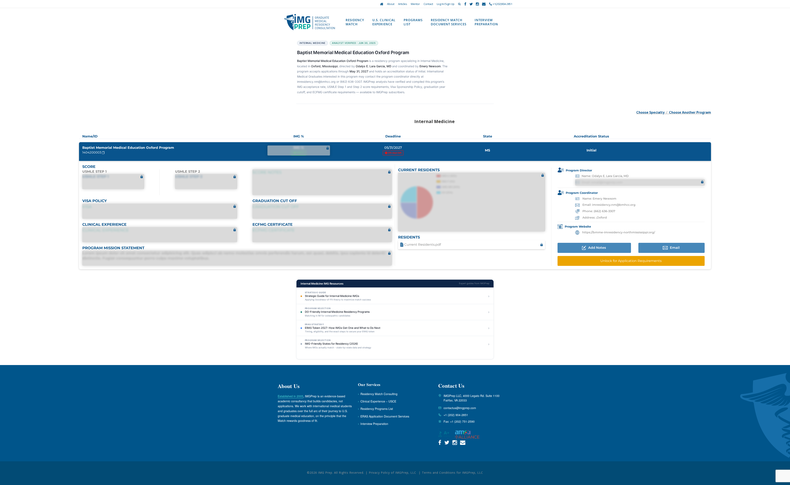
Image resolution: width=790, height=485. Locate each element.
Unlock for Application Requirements (631, 261)
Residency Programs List (375, 409)
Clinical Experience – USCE (377, 401)
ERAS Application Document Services (383, 416)
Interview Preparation (486, 22)
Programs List (413, 22)
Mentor (415, 4)
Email (675, 248)
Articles (402, 4)
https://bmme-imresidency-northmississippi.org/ (618, 232)
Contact (428, 4)
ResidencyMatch (355, 22)
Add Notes (597, 248)
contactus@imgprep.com (460, 408)
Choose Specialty (650, 112)
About (390, 4)
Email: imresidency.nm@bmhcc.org (608, 205)
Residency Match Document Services (448, 22)
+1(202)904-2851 (502, 4)
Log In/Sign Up (445, 4)
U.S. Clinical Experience (383, 22)
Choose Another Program (690, 112)
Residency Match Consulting (377, 394)
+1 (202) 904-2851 (456, 415)
